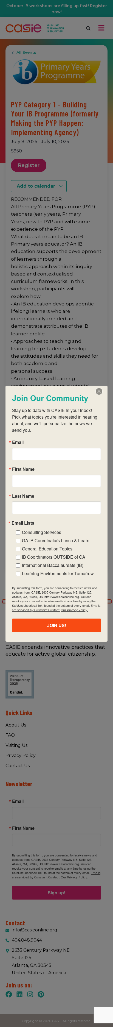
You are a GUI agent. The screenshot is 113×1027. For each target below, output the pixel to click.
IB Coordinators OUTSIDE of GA (53, 557)
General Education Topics (47, 548)
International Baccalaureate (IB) (52, 565)
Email (18, 442)
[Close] (99, 391)
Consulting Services (41, 532)
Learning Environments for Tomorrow (58, 573)
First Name (23, 469)
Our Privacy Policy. (74, 610)
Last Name (23, 496)
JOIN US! (56, 625)
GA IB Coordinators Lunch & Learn (55, 540)
